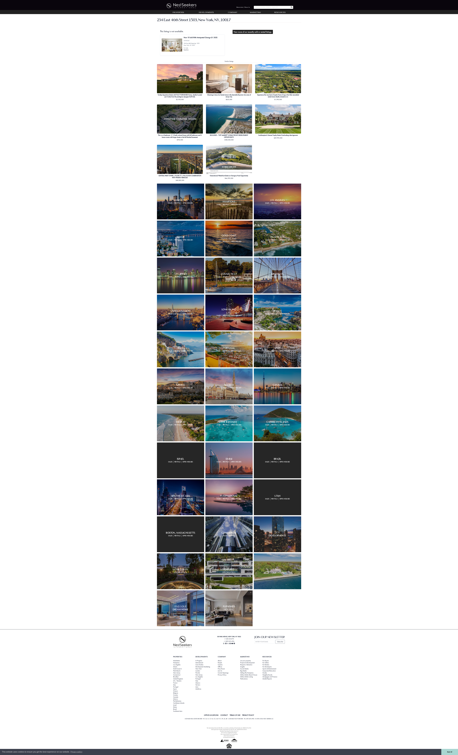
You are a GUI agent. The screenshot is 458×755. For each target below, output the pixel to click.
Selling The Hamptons (246, 673)
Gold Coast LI (177, 669)
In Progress (198, 661)
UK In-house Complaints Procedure (229, 732)
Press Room (221, 669)
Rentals (177, 203)
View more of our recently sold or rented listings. (253, 32)
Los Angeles (176, 665)
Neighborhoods (267, 675)
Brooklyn (176, 677)
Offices (220, 667)
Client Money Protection (229, 735)
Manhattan (176, 661)
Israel (175, 705)
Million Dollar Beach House (248, 675)
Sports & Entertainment (269, 669)
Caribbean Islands (178, 703)
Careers (220, 665)
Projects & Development (247, 663)
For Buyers (266, 661)
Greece (175, 691)
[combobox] (272, 7)
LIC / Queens (177, 681)
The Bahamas (177, 701)
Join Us (220, 671)
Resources (280, 12)
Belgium (175, 693)
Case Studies (199, 665)
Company (232, 12)
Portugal (175, 687)
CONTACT (224, 715)
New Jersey (176, 673)
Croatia (175, 695)
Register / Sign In (243, 7)
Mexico (175, 699)
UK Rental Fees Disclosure (229, 737)
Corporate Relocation (269, 671)
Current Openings (223, 673)
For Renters (266, 665)
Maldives (198, 689)
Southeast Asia (177, 711)
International (199, 663)
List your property (245, 661)
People (220, 663)
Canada (175, 697)
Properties (178, 12)
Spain (175, 689)
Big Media (243, 671)
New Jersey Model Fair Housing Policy (229, 734)
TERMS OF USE (235, 715)
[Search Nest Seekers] (291, 7)
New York (198, 669)
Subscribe (280, 642)
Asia (196, 687)
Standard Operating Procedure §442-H (229, 731)
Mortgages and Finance (270, 677)
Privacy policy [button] (76, 752)
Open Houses (188, 203)
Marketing (255, 12)
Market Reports (267, 679)
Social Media (244, 669)
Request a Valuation (246, 665)
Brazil (175, 709)
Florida (197, 673)
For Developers (267, 667)
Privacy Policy (222, 675)
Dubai (175, 707)
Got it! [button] (449, 752)
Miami (175, 667)
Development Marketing (202, 667)
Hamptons (176, 663)
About (219, 661)
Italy (174, 685)
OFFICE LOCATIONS (211, 715)
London (197, 671)
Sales (170, 203)
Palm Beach (176, 671)
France (175, 683)
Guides (265, 673)
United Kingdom (178, 679)
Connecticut (176, 675)
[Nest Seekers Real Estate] (179, 6)
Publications (244, 679)
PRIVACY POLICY (248, 715)
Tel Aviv (197, 685)
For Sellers (266, 663)
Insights (242, 667)
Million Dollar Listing (246, 677)
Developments (206, 12)
